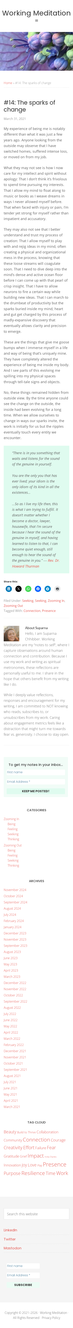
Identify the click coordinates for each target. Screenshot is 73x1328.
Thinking (13, 839)
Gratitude (11, 1156)
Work (62, 1173)
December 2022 (15, 983)
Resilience (33, 1173)
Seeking (27, 601)
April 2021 (11, 1100)
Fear (51, 1148)
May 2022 (10, 1026)
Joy (24, 1165)
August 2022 (12, 1007)
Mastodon (12, 1248)
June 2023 (11, 958)
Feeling (13, 829)
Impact (36, 1155)
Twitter (10, 1239)
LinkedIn (10, 1230)
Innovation (12, 1165)
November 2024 (15, 890)
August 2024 (12, 908)
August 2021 (12, 1076)
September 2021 (15, 1069)
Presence (49, 611)
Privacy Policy (51, 1318)
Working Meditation (36, 13)
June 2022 (11, 1020)
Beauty (10, 1131)
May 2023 (10, 964)
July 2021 (10, 1082)
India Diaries (50, 1156)
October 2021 (13, 1063)
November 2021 (15, 1057)
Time (50, 1173)
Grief (23, 1156)
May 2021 (10, 1094)
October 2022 (13, 995)
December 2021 (15, 1051)
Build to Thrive (26, 1132)
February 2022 (14, 1045)
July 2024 (10, 915)
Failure (40, 1147)
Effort (28, 1147)
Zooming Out (13, 606)
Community (13, 1140)
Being (11, 824)
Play (39, 1165)
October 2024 (13, 896)
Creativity (13, 1147)
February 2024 (14, 921)
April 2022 (11, 1032)
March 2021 (12, 1107)
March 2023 (12, 976)
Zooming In (56, 601)
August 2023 (12, 952)
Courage (58, 1140)
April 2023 (11, 970)
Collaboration (47, 1131)
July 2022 (10, 1014)
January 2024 (12, 927)
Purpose (12, 1173)
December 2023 (15, 933)
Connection (32, 611)
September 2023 (15, 946)
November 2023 (15, 939)
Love (32, 1165)
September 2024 (15, 902)
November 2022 (15, 989)
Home (8, 83)
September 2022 (15, 1001)
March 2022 (12, 1038)
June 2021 (11, 1088)
